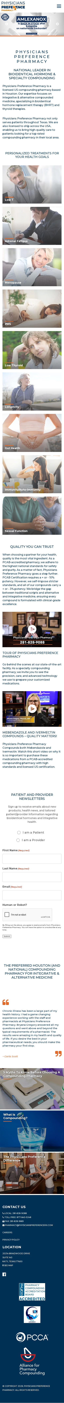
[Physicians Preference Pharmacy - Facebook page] (4, 1274)
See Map (8, 1265)
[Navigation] (59, 6)
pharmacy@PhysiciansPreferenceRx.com (29, 1225)
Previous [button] (6, 24)
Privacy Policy (11, 1239)
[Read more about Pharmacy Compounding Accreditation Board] (32, 1291)
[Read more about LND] (32, 1314)
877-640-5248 (24, 1217)
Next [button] (57, 24)
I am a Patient (33, 832)
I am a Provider (33, 840)
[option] (32, 24)
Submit (7, 936)
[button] (32, 629)
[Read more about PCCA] (32, 1337)
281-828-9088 (19, 1213)
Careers (7, 1232)
